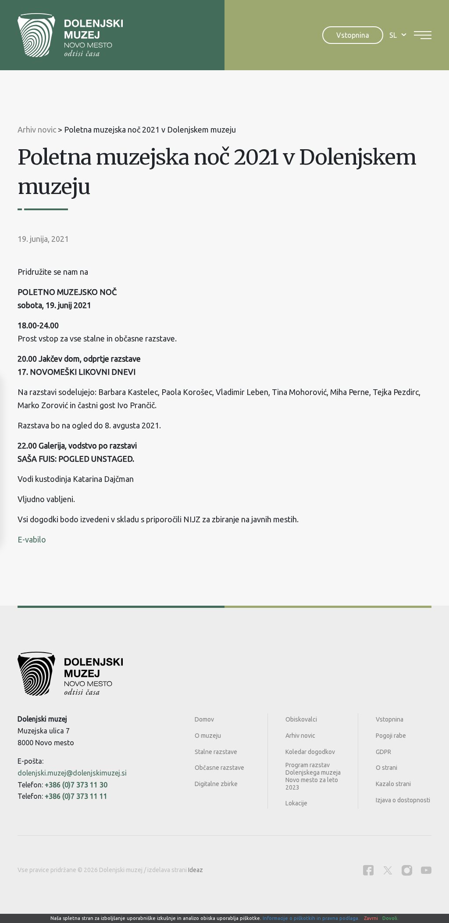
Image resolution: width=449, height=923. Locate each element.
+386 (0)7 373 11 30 (76, 785)
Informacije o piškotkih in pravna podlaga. (311, 918)
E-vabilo (32, 539)
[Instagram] (407, 870)
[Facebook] (368, 870)
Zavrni (371, 918)
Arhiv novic (300, 735)
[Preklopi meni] (422, 35)
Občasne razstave (219, 767)
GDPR (383, 751)
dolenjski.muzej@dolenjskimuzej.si (72, 773)
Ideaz (195, 869)
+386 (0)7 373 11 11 (76, 796)
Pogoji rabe (391, 735)
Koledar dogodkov (310, 751)
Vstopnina (352, 35)
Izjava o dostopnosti (403, 800)
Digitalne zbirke (216, 783)
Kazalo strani (393, 783)
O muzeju (208, 735)
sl (393, 35)
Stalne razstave (216, 751)
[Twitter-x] (387, 870)
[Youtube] (426, 870)
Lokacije (296, 803)
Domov (204, 719)
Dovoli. (390, 918)
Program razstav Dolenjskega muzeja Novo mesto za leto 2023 (313, 775)
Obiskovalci (301, 719)
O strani (386, 767)
